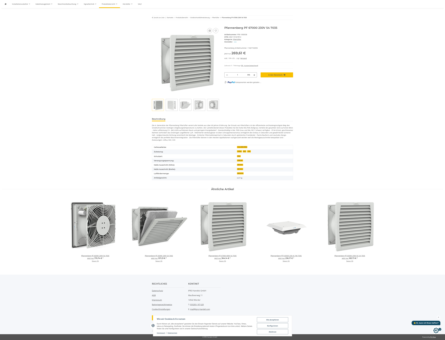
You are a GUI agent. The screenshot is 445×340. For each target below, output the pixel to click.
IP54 (239, 156)
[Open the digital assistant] (436, 330)
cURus (239, 151)
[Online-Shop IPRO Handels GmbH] (5, 4)
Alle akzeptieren (272, 320)
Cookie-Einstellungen (161, 309)
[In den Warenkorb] (154, 25)
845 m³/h (240, 173)
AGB (154, 295)
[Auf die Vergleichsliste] (209, 30)
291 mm (240, 165)
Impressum (161, 333)
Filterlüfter (237, 39)
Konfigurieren (272, 326)
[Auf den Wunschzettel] (215, 30)
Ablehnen (272, 332)
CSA (249, 151)
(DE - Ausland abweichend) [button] (249, 66)
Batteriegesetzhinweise (162, 304)
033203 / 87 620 (197, 304)
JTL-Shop (433, 337)
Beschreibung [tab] (158, 119)
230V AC (240, 160)
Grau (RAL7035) (242, 147)
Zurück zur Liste (159, 17)
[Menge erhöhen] (254, 75)
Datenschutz (172, 333)
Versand (243, 58)
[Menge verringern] (227, 75)
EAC (244, 151)
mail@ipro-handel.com (200, 309)
